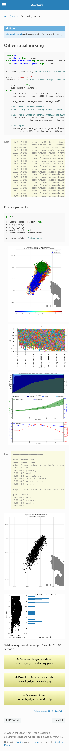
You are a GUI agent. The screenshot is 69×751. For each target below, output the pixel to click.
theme (36, 742)
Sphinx (20, 742)
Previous (14, 720)
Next (57, 720)
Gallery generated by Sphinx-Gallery (49, 711)
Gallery (14, 16)
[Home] (5, 16)
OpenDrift (37, 5)
